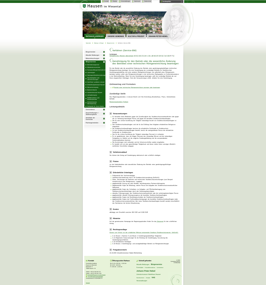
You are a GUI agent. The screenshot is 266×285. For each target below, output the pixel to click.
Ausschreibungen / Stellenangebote (92, 113)
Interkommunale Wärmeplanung (92, 102)
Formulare (139, 267)
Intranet (88, 283)
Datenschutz (147, 1)
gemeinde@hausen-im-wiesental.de (96, 275)
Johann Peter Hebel (158, 36)
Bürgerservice (111, 43)
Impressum (137, 1)
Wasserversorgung (92, 87)
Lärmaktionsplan (92, 95)
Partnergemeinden (92, 123)
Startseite (88, 43)
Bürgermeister (90, 52)
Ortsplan (114, 1)
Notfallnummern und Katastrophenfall (93, 98)
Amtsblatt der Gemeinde (90, 118)
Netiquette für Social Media (95, 106)
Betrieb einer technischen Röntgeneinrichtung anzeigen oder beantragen (137, 87)
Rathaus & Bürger (95, 36)
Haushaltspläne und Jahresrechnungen (93, 78)
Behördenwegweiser (93, 64)
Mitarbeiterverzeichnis (93, 67)
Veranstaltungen (125, 1)
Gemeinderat (90, 109)
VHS (153, 277)
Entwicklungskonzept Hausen (96, 84)
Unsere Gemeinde (116, 36)
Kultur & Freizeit (136, 36)
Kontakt (106, 1)
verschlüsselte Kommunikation (95, 276)
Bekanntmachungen (92, 58)
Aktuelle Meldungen (92, 55)
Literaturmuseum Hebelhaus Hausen (148, 274)
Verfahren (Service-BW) (124, 43)
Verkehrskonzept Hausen (94, 92)
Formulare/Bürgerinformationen (96, 70)
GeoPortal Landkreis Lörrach (96, 82)
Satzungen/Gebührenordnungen (96, 75)
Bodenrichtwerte (92, 90)
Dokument (159, 221)
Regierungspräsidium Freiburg (119, 102)
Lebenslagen (91, 72)
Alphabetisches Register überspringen (121, 56)
